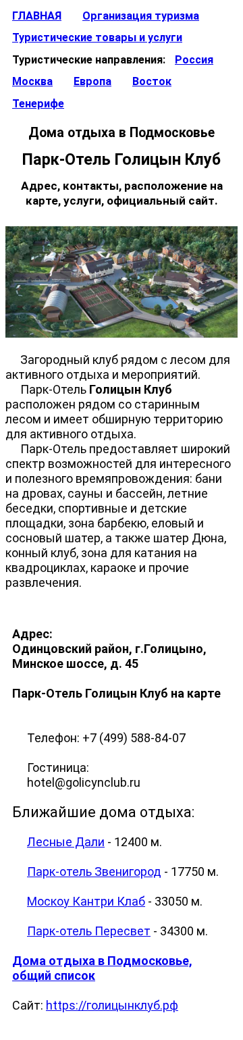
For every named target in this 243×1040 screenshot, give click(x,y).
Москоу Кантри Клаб (86, 901)
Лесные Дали (66, 842)
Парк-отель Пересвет (89, 931)
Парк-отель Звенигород (94, 871)
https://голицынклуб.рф (112, 1005)
